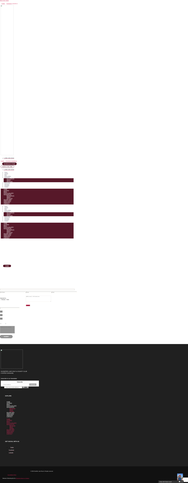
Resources (7, 177)
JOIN (25, 387)
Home (5, 172)
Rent (5, 175)
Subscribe (20, 382)
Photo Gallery (7, 176)
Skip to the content (4, 0)
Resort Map (7, 182)
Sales (8, 323)
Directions (6, 184)
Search (2, 387)
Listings (6, 173)
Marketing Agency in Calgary (22, 478)
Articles (9, 181)
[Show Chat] (180, 482)
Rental (3, 323)
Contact (6, 186)
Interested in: (3, 298)
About (9, 180)
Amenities (6, 185)
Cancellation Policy (12, 474)
